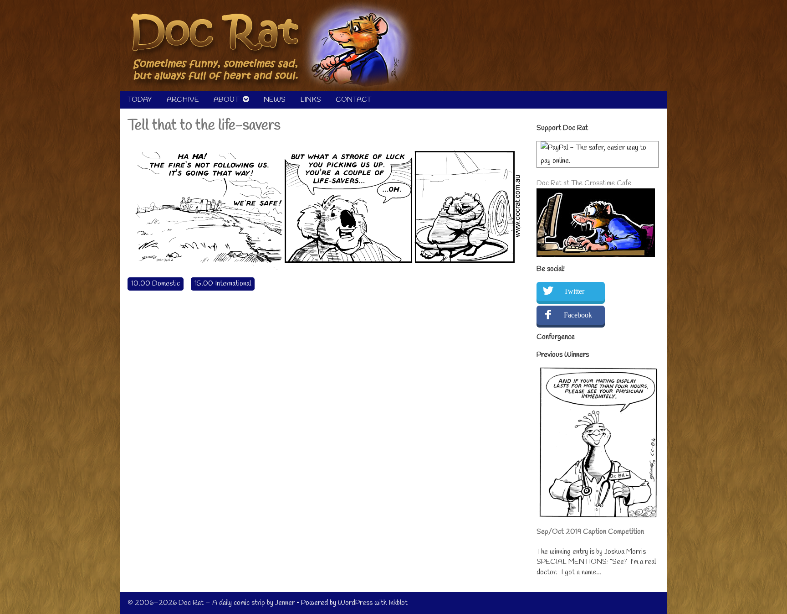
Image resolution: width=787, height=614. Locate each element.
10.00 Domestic (155, 283)
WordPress (355, 603)
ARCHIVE (183, 99)
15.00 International (222, 283)
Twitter (574, 291)
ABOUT (226, 99)
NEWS (275, 99)
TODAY (140, 99)
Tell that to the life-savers (204, 125)
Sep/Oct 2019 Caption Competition (590, 531)
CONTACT (353, 99)
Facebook (578, 315)
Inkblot (398, 603)
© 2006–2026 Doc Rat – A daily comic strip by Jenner (211, 603)
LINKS (310, 99)
